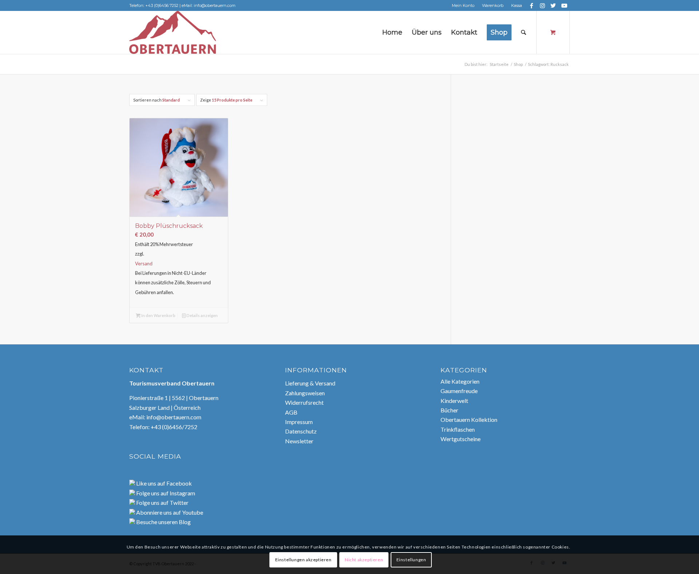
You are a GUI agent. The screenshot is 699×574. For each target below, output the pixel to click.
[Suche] (523, 32)
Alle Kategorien (460, 381)
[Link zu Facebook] (531, 5)
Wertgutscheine (461, 438)
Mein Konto (463, 5)
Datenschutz (301, 431)
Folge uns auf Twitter (162, 502)
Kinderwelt (454, 400)
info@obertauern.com (173, 416)
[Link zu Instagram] (542, 5)
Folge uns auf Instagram (165, 493)
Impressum (299, 421)
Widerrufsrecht (304, 402)
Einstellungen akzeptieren (303, 559)
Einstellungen (411, 559)
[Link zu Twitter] (553, 5)
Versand (144, 263)
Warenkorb (492, 5)
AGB (291, 412)
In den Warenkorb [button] (158, 315)
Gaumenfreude (459, 390)
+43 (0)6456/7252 (174, 426)
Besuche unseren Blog (163, 521)
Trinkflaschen (458, 429)
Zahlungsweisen (305, 392)
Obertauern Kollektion (469, 419)
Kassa (516, 5)
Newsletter (299, 441)
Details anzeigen (202, 315)
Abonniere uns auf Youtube (169, 512)
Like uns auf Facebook (163, 483)
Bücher (449, 410)
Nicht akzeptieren (364, 559)
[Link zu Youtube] (564, 5)
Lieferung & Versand (310, 383)
